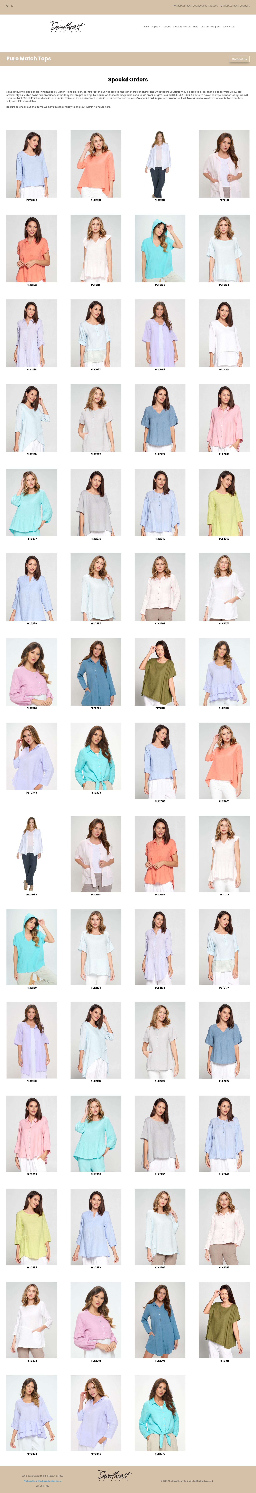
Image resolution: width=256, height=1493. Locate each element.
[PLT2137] (96, 366)
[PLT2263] (224, 535)
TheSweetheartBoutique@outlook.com (42, 1481)
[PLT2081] (96, 197)
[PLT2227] (160, 451)
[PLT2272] (224, 620)
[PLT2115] (96, 281)
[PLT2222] (96, 451)
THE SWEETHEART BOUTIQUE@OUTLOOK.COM (198, 6)
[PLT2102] (31, 281)
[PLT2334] (224, 705)
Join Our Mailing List (210, 27)
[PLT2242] (160, 535)
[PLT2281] (31, 705)
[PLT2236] (224, 451)
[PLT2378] (96, 789)
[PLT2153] (160, 366)
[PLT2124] (224, 281)
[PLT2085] (160, 197)
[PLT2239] (96, 535)
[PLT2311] (160, 705)
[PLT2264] (31, 620)
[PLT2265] (96, 620)
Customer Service (181, 27)
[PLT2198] (31, 451)
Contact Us (228, 27)
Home (146, 27)
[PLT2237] (31, 535)
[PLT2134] (31, 366)
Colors (167, 27)
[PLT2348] (31, 789)
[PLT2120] (160, 281)
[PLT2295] (96, 705)
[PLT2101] (224, 197)
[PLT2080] (31, 197)
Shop (195, 27)
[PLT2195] (224, 366)
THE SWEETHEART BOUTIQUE (236, 6)
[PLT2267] (160, 620)
